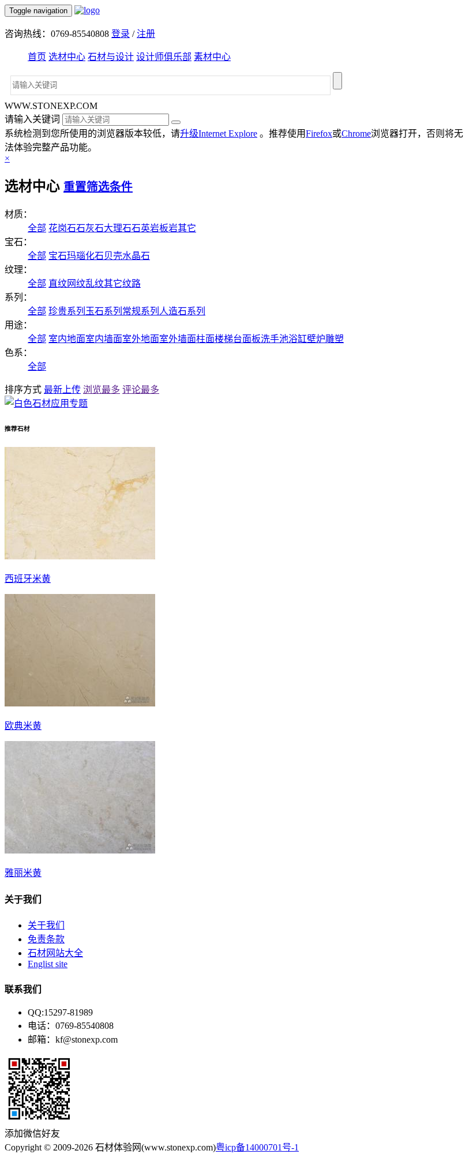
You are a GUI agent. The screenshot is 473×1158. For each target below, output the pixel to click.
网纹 (76, 283)
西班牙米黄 (28, 579)
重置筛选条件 (98, 187)
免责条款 (46, 939)
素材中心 (212, 57)
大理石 (118, 228)
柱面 (205, 339)
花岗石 (62, 228)
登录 (120, 34)
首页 (37, 57)
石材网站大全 (55, 953)
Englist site (47, 964)
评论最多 (140, 389)
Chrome (356, 133)
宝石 (57, 256)
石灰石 (90, 228)
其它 (187, 228)
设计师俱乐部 (164, 57)
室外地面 (140, 339)
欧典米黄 (23, 726)
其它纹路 (122, 283)
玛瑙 (76, 256)
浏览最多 (101, 389)
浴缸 (297, 339)
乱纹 (94, 283)
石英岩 (145, 228)
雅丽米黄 (23, 873)
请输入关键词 (32, 119)
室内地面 (66, 339)
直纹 (57, 283)
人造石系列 (182, 311)
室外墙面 (177, 339)
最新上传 (62, 389)
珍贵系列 (66, 311)
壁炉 (316, 339)
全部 (37, 228)
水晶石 (136, 256)
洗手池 (274, 339)
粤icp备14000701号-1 (257, 1147)
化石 (94, 256)
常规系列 (140, 311)
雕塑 (334, 339)
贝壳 (113, 256)
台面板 (247, 339)
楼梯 (224, 339)
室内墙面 (103, 339)
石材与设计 (111, 57)
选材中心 (66, 57)
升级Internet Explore (218, 133)
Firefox (319, 133)
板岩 (168, 228)
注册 (146, 34)
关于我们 (46, 925)
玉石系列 (103, 311)
